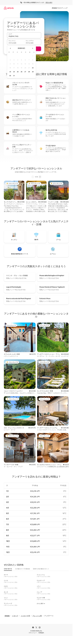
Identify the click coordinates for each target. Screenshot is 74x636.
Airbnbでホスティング (60, 8)
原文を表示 (49, 2)
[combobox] (24, 36)
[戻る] (32, 176)
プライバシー (33, 633)
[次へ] (39, 176)
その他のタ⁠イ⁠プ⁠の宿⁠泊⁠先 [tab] (22, 569)
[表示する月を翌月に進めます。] (32, 48)
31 (14, 76)
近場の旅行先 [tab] (8, 569)
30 (10, 76)
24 (14, 72)
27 (25, 72)
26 (21, 72)
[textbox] (16, 43)
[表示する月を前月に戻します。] (10, 48)
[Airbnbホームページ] (9, 8)
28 (29, 72)
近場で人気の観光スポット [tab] (41, 569)
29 (33, 72)
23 (10, 72)
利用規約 (41, 633)
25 (17, 72)
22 (33, 68)
